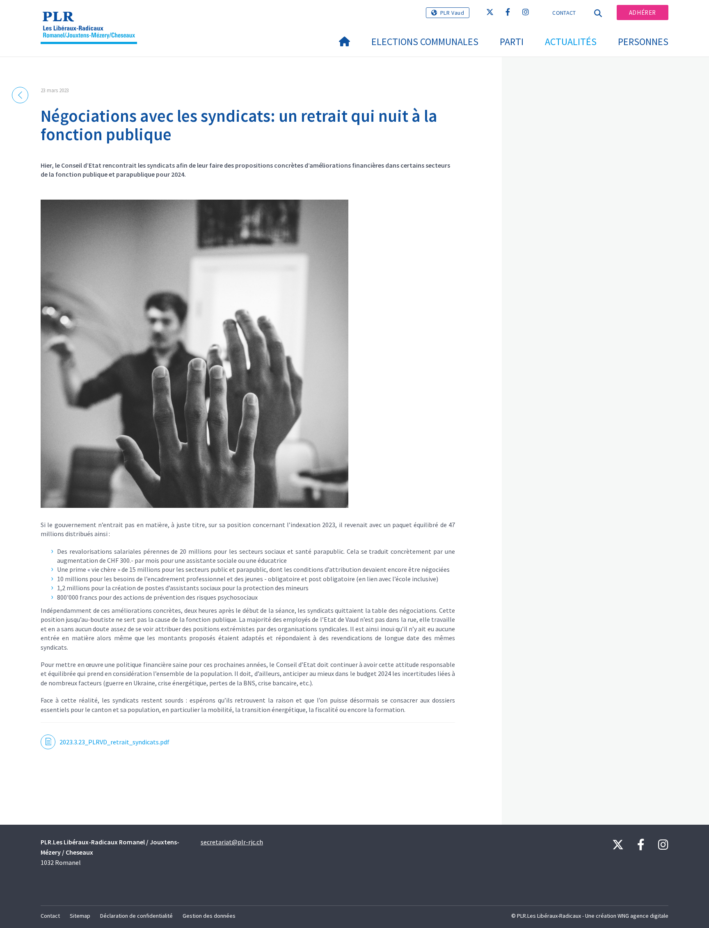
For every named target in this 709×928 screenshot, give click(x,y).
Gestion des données (209, 915)
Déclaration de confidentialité (136, 915)
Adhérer (642, 12)
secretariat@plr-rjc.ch (232, 842)
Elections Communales (424, 41)
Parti (512, 41)
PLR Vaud (452, 12)
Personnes (643, 41)
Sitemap (80, 915)
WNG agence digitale (643, 915)
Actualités (571, 41)
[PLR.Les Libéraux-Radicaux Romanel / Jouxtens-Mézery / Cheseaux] (92, 17)
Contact (564, 12)
